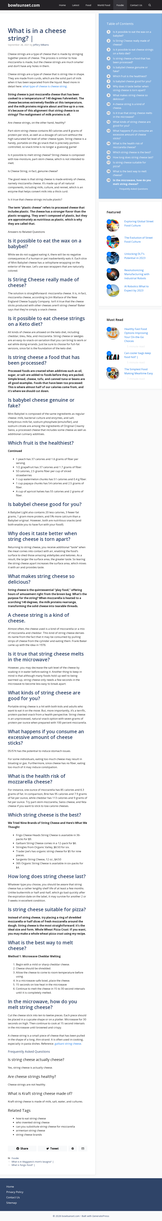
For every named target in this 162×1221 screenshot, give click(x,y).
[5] (113, 296)
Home (62, 5)
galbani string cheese (68, 1043)
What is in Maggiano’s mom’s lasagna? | (33, 1161)
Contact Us (136, 5)
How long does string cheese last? (133, 157)
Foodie (120, 5)
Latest (75, 5)
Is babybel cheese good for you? (132, 81)
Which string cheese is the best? (132, 152)
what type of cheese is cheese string (45, 86)
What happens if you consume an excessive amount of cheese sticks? (133, 134)
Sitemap (11, 1203)
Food (88, 5)
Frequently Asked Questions (133, 188)
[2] (113, 247)
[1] (113, 231)
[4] (113, 280)
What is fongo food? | (23, 1164)
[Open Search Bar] (149, 5)
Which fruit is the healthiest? (130, 76)
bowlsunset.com (24, 5)
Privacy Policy (14, 1192)
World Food (103, 5)
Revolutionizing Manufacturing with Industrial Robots (136, 274)
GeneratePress (100, 1216)
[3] (113, 263)
